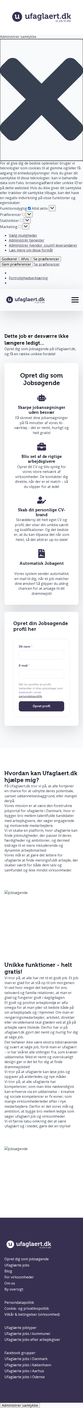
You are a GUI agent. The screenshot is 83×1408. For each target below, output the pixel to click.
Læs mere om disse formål (31, 250)
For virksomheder (19, 1277)
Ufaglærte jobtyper (20, 1327)
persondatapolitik (30, 696)
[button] (41, 100)
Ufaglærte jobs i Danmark (26, 1358)
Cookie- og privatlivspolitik (26, 1308)
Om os (9, 1283)
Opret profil (41, 706)
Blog (8, 1271)
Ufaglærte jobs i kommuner (27, 1333)
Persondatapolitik (19, 1302)
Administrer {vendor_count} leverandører (43, 245)
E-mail (24, 665)
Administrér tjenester (26, 240)
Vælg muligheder (23, 235)
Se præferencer (46, 259)
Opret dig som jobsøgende (26, 1259)
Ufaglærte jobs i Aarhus (24, 1370)
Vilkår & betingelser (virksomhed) (32, 1314)
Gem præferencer (16, 264)
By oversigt (13, 1289)
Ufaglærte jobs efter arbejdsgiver (32, 1339)
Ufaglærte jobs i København (27, 1365)
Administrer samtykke (20, 1405)
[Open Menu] (75, 299)
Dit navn (26, 646)
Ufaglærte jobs (16, 1265)
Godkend (9, 259)
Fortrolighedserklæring (28, 278)
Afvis (25, 259)
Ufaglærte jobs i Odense (24, 1376)
